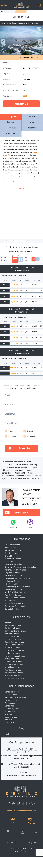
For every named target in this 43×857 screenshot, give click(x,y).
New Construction (12, 545)
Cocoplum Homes (12, 636)
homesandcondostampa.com (21, 775)
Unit (5, 280)
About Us (8, 720)
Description (11, 116)
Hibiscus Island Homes (14, 650)
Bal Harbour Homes (13, 625)
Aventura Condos (12, 548)
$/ (34, 280)
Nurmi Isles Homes (13, 667)
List (13, 256)
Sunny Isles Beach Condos (16, 606)
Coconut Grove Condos (14, 561)
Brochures (10, 133)
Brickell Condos (11, 556)
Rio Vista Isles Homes (14, 673)
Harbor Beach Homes (14, 647)
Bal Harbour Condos (13, 550)
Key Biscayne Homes (13, 661)
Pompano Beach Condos (15, 598)
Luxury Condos (11, 700)
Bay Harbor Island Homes (15, 631)
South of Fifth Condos (14, 603)
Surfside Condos (12, 609)
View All (8, 622)
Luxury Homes (11, 717)
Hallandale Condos (12, 581)
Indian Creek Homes (13, 659)
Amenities (32, 128)
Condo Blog (9, 706)
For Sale (32, 116)
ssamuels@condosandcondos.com (21, 811)
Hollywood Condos (12, 584)
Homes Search (11, 711)
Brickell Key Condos (13, 559)
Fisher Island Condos (13, 575)
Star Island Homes (12, 675)
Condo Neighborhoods (14, 692)
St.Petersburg (25, 756)
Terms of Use (11, 843)
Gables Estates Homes (14, 642)
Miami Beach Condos (13, 589)
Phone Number (12, 423)
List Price (14, 280)
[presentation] (3, 42)
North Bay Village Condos (15, 592)
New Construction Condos (16, 697)
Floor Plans (11, 128)
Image (20, 256)
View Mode (4, 259)
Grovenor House (20, 12)
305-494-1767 (29, 504)
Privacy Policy (32, 843)
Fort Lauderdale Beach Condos (17, 578)
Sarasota (25, 758)
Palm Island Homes (13, 670)
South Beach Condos (13, 600)
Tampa (14, 756)
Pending (10, 122)
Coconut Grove (10, 12)
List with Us (9, 722)
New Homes (10, 714)
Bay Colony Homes (12, 628)
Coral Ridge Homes (13, 639)
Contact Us (21, 103)
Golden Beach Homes (14, 645)
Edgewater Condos (12, 573)
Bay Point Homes (12, 634)
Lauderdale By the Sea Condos (17, 587)
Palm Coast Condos (13, 595)
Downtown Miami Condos (15, 570)
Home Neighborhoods (14, 709)
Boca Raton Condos (13, 553)
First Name (10, 404)
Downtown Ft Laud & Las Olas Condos (20, 567)
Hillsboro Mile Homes (14, 653)
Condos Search (11, 695)
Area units (26, 259)
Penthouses (10, 703)
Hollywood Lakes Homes (15, 656)
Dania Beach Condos (13, 564)
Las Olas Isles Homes (14, 664)
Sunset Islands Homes (14, 678)
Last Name (10, 414)
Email (7, 395)
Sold (32, 122)
